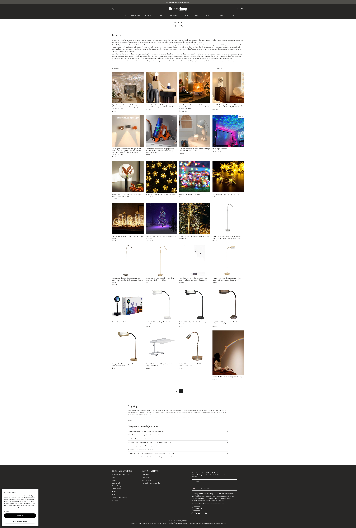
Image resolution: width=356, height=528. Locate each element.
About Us (115, 480)
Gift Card (115, 500)
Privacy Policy (116, 486)
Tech (197, 16)
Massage (148, 16)
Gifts (222, 16)
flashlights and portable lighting (210, 58)
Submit (197, 508)
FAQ (113, 477)
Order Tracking (146, 480)
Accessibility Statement (119, 497)
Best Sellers (135, 16)
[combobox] (195, 488)
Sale (232, 16)
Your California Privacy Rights (151, 483)
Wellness (173, 16)
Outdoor (209, 16)
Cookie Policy (116, 489)
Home (186, 16)
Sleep (161, 16)
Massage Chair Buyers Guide (121, 474)
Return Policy (146, 477)
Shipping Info (116, 483)
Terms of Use (116, 491)
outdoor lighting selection (173, 58)
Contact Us (145, 474)
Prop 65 (114, 494)
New (124, 16)
